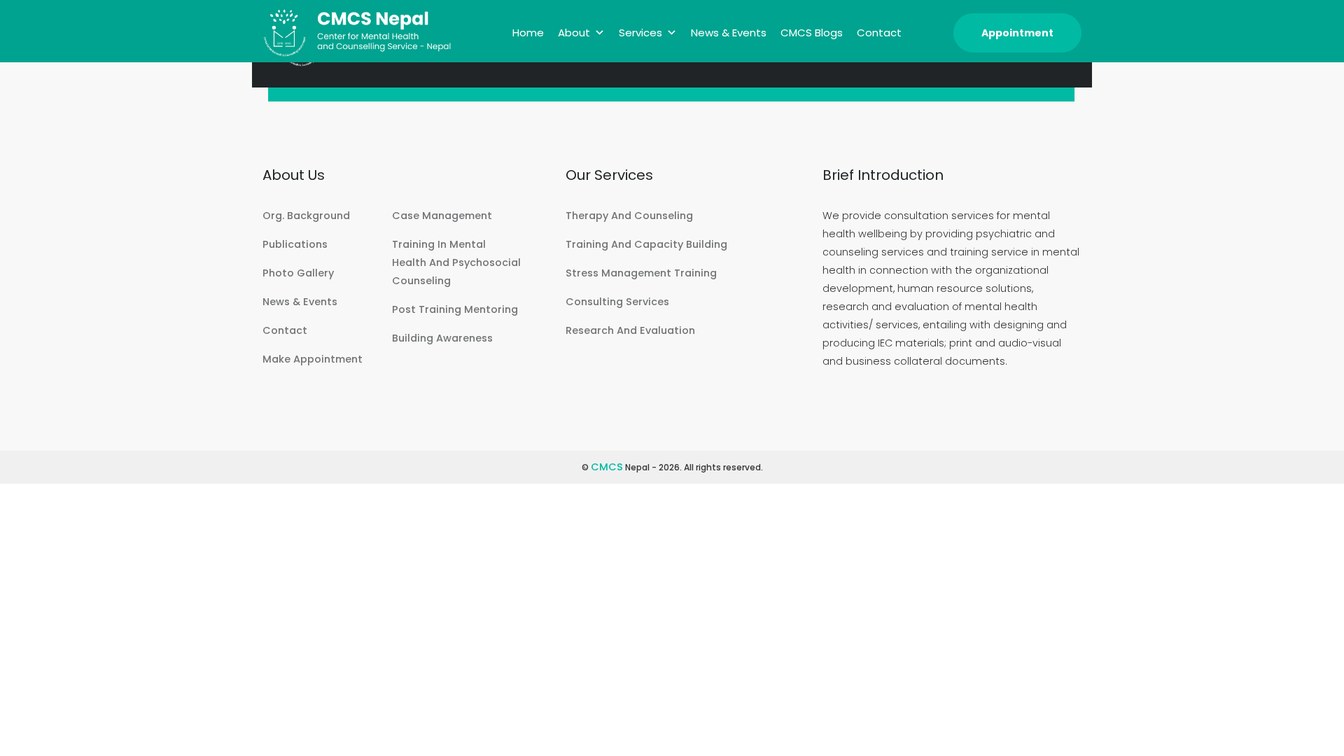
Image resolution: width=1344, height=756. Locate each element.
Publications (295, 244)
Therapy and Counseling (629, 216)
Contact (879, 32)
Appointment (1017, 33)
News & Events (728, 32)
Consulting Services (617, 302)
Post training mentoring (455, 309)
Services (640, 32)
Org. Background (306, 216)
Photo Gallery (298, 273)
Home (528, 32)
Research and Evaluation (630, 330)
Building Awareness (442, 338)
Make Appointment (312, 359)
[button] (599, 33)
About (574, 32)
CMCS (607, 467)
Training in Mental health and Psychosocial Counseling (456, 262)
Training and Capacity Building (646, 244)
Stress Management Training (641, 273)
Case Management (442, 216)
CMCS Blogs (811, 32)
